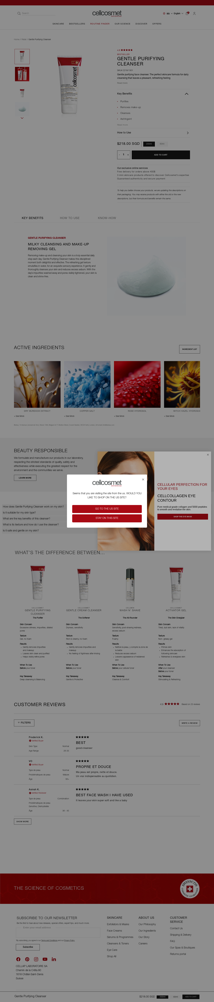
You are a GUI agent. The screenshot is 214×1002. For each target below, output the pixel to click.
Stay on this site (107, 518)
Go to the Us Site (107, 509)
